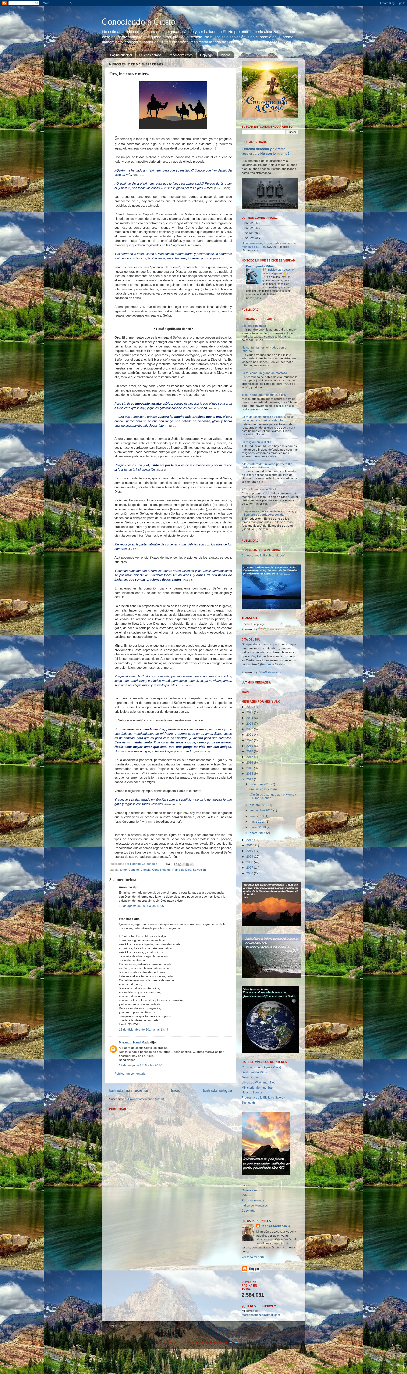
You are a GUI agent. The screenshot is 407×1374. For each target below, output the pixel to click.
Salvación (199, 869)
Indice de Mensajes (255, 1259)
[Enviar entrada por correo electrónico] (168, 863)
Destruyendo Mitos (260, 266)
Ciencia (146, 869)
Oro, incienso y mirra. (263, 843)
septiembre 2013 (261, 864)
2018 (250, 805)
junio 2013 (257, 870)
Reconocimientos (181, 55)
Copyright (206, 55)
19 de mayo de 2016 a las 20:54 (140, 1065)
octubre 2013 (259, 859)
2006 (250, 927)
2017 (250, 811)
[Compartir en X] (184, 864)
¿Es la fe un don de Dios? (259, 543)
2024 (250, 772)
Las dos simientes (254, 380)
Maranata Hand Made (134, 1042)
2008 (250, 916)
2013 (250, 833)
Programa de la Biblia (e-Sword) (263, 1152)
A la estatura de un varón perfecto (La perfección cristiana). (267, 520)
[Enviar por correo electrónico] (176, 864)
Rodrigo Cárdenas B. (276, 1280)
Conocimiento (161, 869)
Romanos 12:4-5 (272, 718)
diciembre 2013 (260, 838)
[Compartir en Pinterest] (192, 864)
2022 (250, 783)
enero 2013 (258, 887)
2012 (250, 894)
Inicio (175, 1090)
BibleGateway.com (270, 726)
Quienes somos (150, 55)
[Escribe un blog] (180, 864)
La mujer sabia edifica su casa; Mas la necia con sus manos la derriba (267, 472)
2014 (250, 828)
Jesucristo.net (251, 1131)
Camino (133, 869)
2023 (250, 777)
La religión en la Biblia (256, 496)
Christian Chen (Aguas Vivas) (261, 1121)
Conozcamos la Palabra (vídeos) (264, 610)
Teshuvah (248, 1157)
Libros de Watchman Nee (259, 1136)
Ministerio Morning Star (257, 1141)
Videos (225, 55)
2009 (250, 910)
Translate (273, 683)
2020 (250, 794)
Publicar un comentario (130, 1073)
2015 (250, 822)
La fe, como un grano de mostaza (264, 427)
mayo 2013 (258, 876)
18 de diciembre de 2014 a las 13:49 (143, 1029)
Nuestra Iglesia (252, 1146)
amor (123, 869)
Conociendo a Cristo (139, 21)
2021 (250, 789)
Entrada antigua (217, 1090)
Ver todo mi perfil (253, 1311)
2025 (250, 766)
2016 (250, 816)
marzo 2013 (258, 881)
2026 (250, 761)
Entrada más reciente (128, 1090)
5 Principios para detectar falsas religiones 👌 (278, 271)
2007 (250, 922)
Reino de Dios (181, 869)
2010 (250, 905)
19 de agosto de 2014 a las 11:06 (141, 906)
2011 (250, 899)
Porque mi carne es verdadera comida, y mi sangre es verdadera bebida (269, 567)
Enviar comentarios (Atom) (146, 1099)
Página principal (121, 55)
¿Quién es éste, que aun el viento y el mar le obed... (273, 850)
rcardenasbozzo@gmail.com (261, 1369)
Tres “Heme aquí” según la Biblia (264, 449)
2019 (250, 800)
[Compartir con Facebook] (188, 864)
